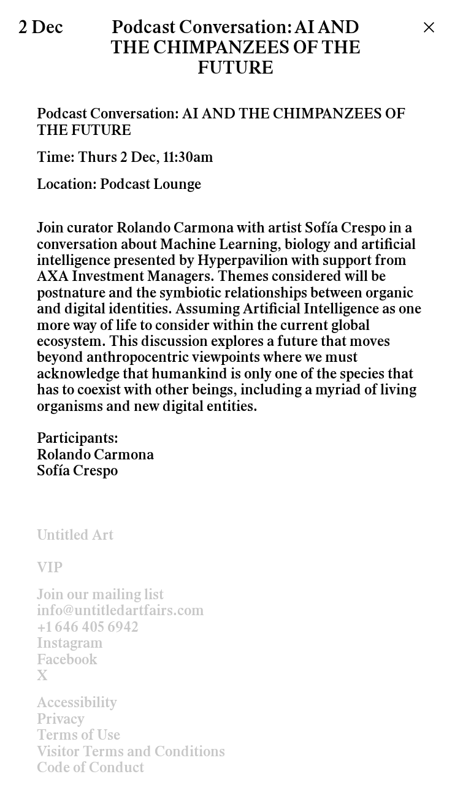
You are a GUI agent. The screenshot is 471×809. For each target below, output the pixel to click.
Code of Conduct (90, 768)
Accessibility (77, 703)
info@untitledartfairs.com (120, 611)
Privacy (61, 720)
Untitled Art (75, 536)
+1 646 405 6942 (88, 628)
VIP (50, 568)
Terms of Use (78, 736)
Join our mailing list (100, 595)
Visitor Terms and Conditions (131, 752)
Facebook (67, 660)
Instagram (70, 644)
